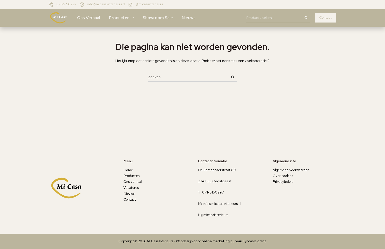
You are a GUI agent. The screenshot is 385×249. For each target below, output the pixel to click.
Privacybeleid (283, 181)
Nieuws (189, 17)
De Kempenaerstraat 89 (217, 170)
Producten (119, 17)
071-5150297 (66, 4)
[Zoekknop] (305, 17)
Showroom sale (158, 17)
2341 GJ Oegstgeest (214, 181)
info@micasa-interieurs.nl (106, 4)
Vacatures (131, 187)
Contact (325, 17)
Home (128, 170)
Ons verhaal (88, 17)
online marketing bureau (222, 241)
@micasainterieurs (149, 4)
